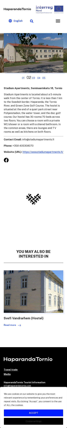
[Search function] (31, 21)
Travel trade (11, 369)
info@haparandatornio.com (17, 385)
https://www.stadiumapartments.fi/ (43, 151)
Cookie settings (33, 421)
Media (7, 374)
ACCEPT (33, 413)
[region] (33, 407)
